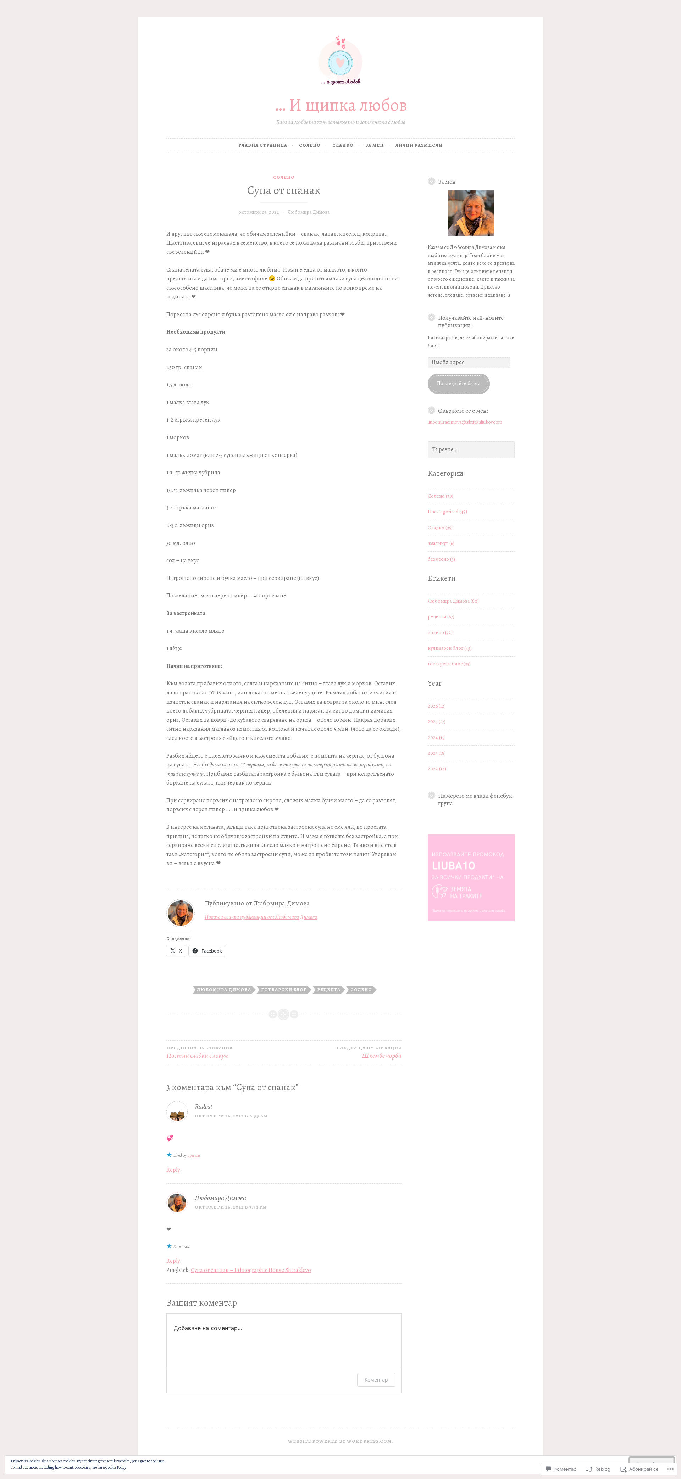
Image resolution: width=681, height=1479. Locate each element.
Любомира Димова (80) (453, 601)
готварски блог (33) (449, 663)
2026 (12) (437, 706)
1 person (193, 1155)
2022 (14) (437, 768)
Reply (173, 1170)
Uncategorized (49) (447, 511)
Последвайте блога (458, 383)
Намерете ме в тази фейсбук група (475, 799)
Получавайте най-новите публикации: (471, 321)
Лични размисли (419, 145)
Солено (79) (440, 496)
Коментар (376, 1380)
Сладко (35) (440, 527)
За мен (374, 145)
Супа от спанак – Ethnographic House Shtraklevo (251, 1270)
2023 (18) (437, 753)
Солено (310, 145)
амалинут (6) (441, 543)
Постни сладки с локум (199, 1052)
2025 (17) (436, 721)
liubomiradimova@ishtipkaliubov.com (465, 422)
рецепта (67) (441, 616)
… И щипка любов (340, 105)
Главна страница (262, 145)
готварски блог (284, 990)
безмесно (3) (441, 559)
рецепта (328, 990)
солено (361, 990)
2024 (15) (437, 737)
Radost (203, 1106)
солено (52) (440, 632)
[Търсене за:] (471, 449)
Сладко (343, 145)
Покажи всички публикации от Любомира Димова (261, 917)
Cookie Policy (115, 1467)
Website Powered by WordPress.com (340, 1441)
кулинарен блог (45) (450, 648)
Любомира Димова (309, 212)
